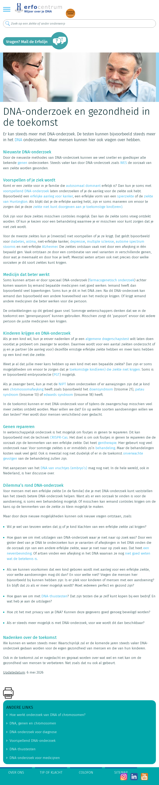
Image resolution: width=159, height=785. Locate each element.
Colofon (86, 772)
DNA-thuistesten (54, 596)
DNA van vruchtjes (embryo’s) (64, 468)
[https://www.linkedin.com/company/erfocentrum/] (134, 776)
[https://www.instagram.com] (123, 776)
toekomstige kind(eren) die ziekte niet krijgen (105, 369)
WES (123, 163)
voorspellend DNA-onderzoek (26, 191)
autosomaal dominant (83, 186)
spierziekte (125, 196)
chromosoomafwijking (26, 389)
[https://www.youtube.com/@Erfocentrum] (144, 776)
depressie (77, 241)
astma (31, 241)
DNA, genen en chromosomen (33, 723)
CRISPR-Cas (59, 437)
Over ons (16, 772)
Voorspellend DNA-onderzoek (32, 740)
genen (22, 163)
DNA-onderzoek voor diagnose (33, 732)
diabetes (17, 241)
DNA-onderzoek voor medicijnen (35, 758)
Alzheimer (50, 247)
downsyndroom (101, 389)
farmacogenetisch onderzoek (111, 280)
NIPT (62, 384)
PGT (57, 374)
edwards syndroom (59, 394)
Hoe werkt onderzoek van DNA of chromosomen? (48, 715)
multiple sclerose (100, 241)
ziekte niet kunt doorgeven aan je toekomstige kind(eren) (77, 207)
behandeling (105, 448)
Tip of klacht (51, 772)
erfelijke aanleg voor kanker (51, 196)
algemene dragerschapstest (107, 339)
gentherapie (107, 443)
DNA (18, 139)
